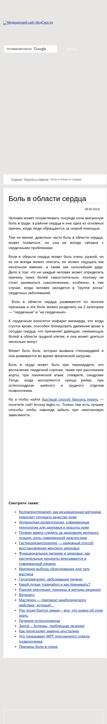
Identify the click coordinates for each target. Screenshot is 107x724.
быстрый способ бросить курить (70, 399)
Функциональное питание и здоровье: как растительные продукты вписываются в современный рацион (54, 558)
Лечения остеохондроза (39, 621)
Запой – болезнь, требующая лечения (51, 626)
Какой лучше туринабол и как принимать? (54, 584)
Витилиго (27, 595)
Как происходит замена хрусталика (49, 631)
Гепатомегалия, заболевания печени (50, 579)
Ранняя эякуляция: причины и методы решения (60, 589)
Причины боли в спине (38, 646)
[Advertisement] (53, 115)
